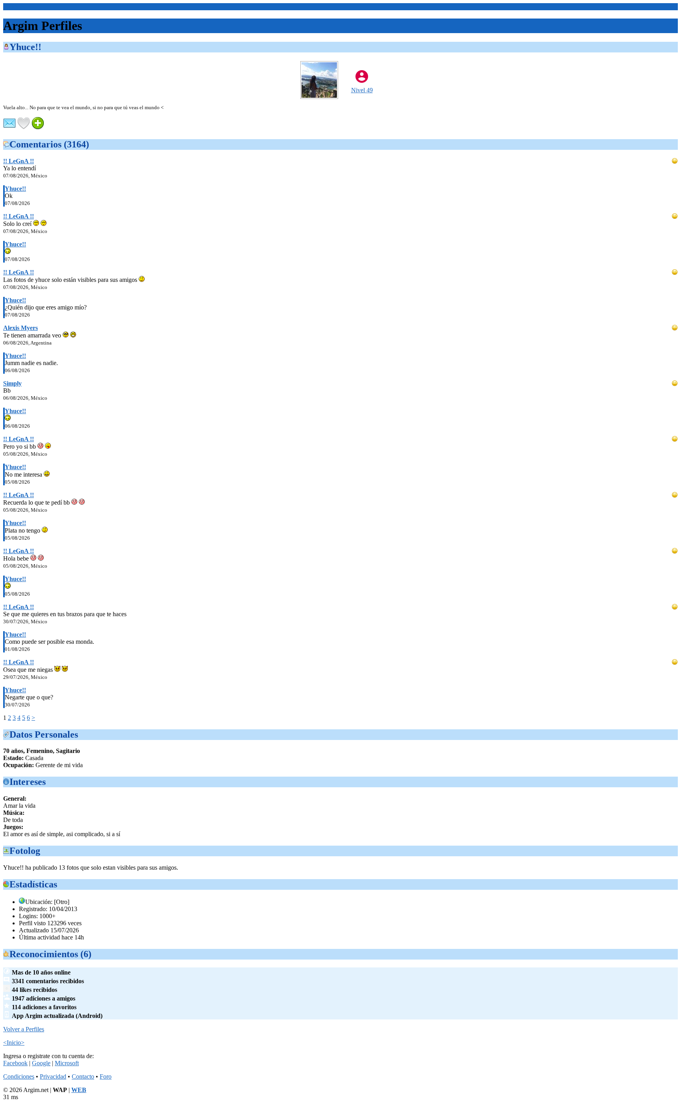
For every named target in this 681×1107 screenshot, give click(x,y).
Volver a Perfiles (23, 1029)
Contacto (83, 1076)
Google (41, 1063)
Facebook (15, 1063)
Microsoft (67, 1063)
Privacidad (53, 1076)
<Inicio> (13, 6)
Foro (106, 1076)
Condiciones (18, 1076)
